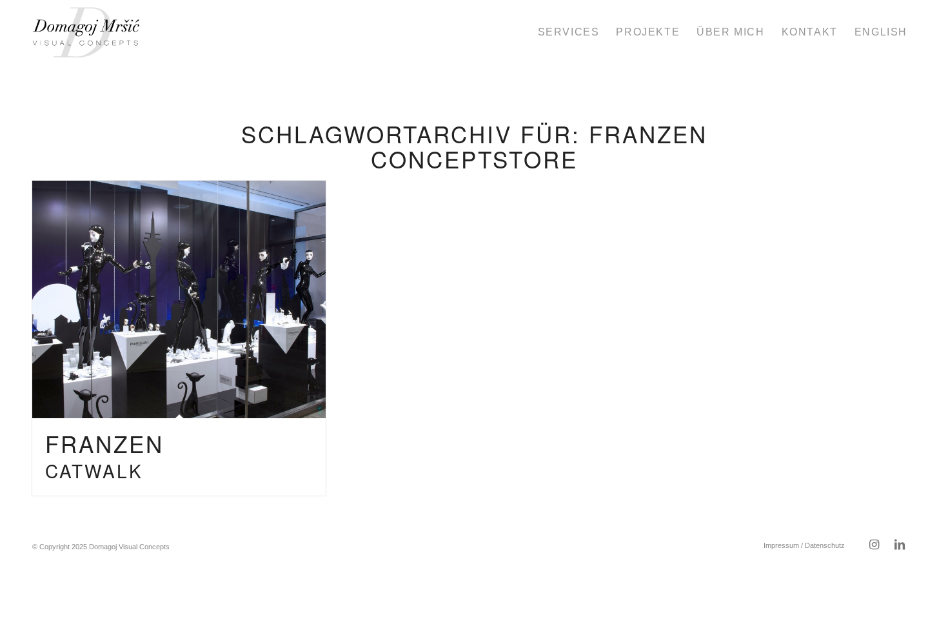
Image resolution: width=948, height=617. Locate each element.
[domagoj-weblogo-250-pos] (86, 32)
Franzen (104, 455)
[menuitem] (568, 32)
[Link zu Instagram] (874, 544)
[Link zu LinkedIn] (899, 544)
